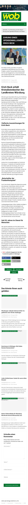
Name (6, 462)
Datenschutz (18, 503)
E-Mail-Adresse (8, 469)
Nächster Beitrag (20, 279)
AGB (24, 503)
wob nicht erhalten (11, 1)
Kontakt (18, 1)
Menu (5, 24)
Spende (14, 272)
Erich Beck (18, 269)
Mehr (4, 252)
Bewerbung (3, 3)
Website (6, 477)
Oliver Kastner (14, 317)
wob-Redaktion (14, 82)
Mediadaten (4, 1)
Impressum (22, 1)
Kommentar (7, 446)
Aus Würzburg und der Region (10, 295)
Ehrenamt (9, 269)
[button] (24, 24)
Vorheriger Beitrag (8, 279)
